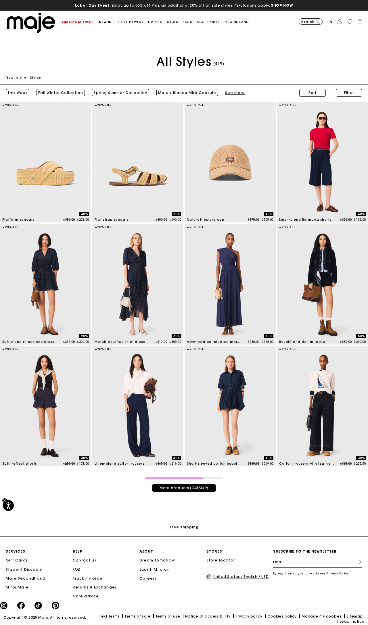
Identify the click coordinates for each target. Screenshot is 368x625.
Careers (147, 578)
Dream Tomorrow (157, 560)
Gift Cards (17, 560)
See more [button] (235, 93)
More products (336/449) (184, 488)
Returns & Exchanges (95, 587)
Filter (349, 93)
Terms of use (168, 616)
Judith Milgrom (155, 569)
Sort (312, 93)
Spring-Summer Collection (120, 93)
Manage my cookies (321, 616)
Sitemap (354, 616)
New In (12, 78)
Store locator (220, 560)
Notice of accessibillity (208, 616)
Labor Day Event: (93, 5)
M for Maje (17, 587)
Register (357, 562)
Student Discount (24, 569)
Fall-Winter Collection (60, 93)
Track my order (88, 578)
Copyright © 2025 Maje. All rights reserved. (44, 617)
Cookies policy (282, 616)
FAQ (77, 569)
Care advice (86, 596)
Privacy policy (248, 616)
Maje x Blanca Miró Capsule (187, 93)
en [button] (329, 22)
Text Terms (109, 616)
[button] (80, 22)
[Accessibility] (8, 505)
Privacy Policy (337, 573)
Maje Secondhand (25, 578)
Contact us (85, 560)
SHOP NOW (282, 5)
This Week (17, 93)
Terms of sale (137, 616)
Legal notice (352, 621)
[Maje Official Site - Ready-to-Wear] (31, 22)
